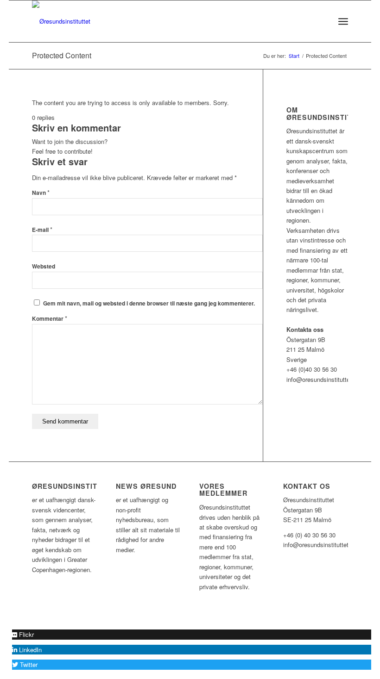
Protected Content (61, 55)
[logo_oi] (61, 21)
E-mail (42, 230)
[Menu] (343, 21)
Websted (43, 266)
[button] (23, 634)
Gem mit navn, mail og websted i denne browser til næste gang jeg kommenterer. (149, 303)
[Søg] (323, 21)
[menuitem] (323, 21)
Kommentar (49, 319)
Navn (41, 193)
